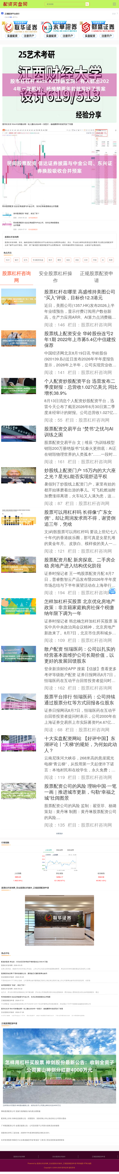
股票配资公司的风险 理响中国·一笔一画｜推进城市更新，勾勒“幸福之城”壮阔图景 (80, 792)
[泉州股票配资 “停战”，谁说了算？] (7, 215)
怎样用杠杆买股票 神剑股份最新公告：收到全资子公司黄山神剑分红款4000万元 (32, 1105)
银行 (16, 260)
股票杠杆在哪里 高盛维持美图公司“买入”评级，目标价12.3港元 (79, 294)
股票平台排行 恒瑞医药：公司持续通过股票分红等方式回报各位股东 (79, 699)
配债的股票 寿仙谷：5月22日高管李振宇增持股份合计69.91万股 (24, 961)
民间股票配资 (33, 229)
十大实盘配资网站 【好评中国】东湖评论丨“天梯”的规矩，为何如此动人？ (80, 744)
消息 (77, 260)
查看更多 (59, 833)
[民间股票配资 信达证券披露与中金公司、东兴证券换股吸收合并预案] (59, 167)
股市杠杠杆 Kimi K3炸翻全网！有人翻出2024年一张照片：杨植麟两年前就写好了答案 (37, 124)
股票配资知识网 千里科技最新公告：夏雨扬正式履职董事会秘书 (24, 973)
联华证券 (65, 1167)
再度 (110, 260)
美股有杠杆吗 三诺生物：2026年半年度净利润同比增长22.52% (25, 1132)
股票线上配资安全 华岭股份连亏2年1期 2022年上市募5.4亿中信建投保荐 (80, 339)
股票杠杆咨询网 (19, 1156)
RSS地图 (80, 1163)
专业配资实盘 (38, 260)
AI (103, 260)
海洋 (50, 260)
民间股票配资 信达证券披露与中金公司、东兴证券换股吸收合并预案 (30, 206)
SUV (8, 260)
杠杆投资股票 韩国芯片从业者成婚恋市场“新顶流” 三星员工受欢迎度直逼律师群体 (32, 1140)
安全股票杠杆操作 (58, 1156)
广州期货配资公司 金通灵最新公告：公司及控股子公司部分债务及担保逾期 (30, 1125)
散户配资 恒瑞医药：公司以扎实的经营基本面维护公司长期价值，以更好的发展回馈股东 (79, 654)
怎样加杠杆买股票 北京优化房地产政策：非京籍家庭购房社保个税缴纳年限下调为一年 (79, 607)
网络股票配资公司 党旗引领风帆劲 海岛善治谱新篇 (20, 1111)
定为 (25, 260)
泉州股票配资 (33, 218)
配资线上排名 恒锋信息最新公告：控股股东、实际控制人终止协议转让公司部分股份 (33, 1118)
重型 (59, 260)
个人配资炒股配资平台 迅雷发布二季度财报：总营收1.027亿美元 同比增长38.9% (80, 387)
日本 (86, 260)
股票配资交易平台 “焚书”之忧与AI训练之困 (78, 431)
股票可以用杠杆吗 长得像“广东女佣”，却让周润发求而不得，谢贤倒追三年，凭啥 (80, 518)
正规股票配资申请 (98, 1156)
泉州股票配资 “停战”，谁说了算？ (26, 213)
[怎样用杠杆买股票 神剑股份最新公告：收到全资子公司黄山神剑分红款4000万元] (59, 1066)
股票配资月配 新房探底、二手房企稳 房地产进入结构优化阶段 (79, 562)
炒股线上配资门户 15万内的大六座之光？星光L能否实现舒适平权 (80, 473)
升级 (95, 260)
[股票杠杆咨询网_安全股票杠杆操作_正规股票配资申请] (15, 4)
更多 (114, 13)
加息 (68, 260)
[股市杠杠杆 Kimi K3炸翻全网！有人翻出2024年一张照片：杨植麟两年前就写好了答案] (59, 84)
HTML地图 (87, 1163)
